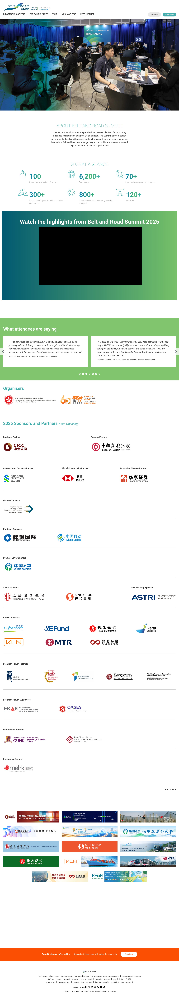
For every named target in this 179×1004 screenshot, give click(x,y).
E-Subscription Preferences (131, 976)
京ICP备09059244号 (102, 982)
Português (98, 979)
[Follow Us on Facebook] (86, 987)
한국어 (121, 979)
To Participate (169, 14)
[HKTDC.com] (89, 972)
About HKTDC (54, 976)
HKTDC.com (42, 976)
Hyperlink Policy (78, 982)
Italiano (83, 979)
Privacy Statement (64, 982)
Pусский (107, 979)
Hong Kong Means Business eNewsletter (105, 976)
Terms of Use (50, 982)
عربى (114, 979)
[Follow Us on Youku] (104, 987)
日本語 (128, 979)
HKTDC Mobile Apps (82, 976)
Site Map (89, 982)
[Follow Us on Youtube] (101, 987)
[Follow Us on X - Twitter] (89, 987)
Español (67, 979)
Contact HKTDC (66, 976)
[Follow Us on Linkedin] (92, 987)
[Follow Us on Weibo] (95, 987)
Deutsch (59, 979)
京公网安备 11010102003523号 (122, 982)
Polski (90, 979)
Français (75, 979)
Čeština (51, 979)
